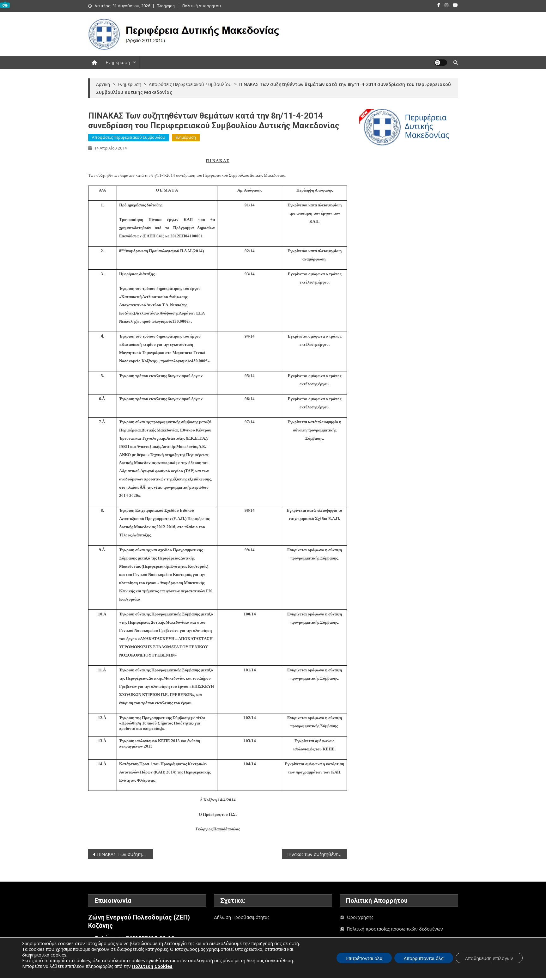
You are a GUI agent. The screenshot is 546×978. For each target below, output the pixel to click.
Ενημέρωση (118, 62)
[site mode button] (440, 62)
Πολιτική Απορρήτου (201, 6)
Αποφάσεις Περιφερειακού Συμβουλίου (128, 137)
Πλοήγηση (166, 6)
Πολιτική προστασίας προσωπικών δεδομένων (395, 929)
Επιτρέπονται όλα (364, 958)
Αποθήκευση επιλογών (489, 958)
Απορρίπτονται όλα (424, 958)
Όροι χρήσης (360, 917)
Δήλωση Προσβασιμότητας (241, 917)
